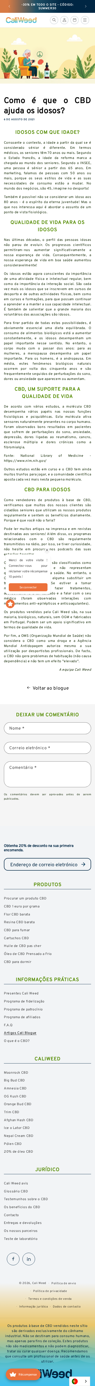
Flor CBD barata (17, 914)
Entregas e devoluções (23, 1222)
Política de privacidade (50, 1291)
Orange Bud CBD (18, 1103)
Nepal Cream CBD (18, 1135)
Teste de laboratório (21, 1238)
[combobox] (79, 1381)
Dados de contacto (67, 1306)
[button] (54, 20)
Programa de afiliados (22, 1016)
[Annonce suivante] (85, 6)
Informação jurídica (33, 1306)
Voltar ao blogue (51, 688)
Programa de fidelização (24, 1001)
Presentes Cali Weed (21, 993)
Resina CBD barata (19, 921)
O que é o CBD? (17, 1040)
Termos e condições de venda (50, 1299)
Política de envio (63, 1283)
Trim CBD (11, 1111)
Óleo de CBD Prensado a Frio (28, 953)
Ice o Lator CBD (17, 1127)
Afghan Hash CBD (18, 1119)
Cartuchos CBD (16, 937)
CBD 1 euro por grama (22, 906)
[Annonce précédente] (9, 6)
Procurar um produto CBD (25, 898)
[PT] (79, 1381)
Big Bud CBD (14, 1080)
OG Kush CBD (15, 1096)
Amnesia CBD (15, 1088)
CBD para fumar (17, 929)
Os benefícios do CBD (22, 1206)
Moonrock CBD (16, 1072)
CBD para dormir (17, 961)
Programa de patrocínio (23, 1009)
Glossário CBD (16, 1191)
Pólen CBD (13, 1143)
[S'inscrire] (83, 864)
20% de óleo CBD (18, 1151)
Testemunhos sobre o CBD (26, 1198)
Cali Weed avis (16, 1183)
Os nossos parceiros (21, 1230)
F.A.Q (8, 1024)
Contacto (11, 1214)
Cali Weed (39, 1283)
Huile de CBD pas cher (22, 945)
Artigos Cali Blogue (20, 1032)
